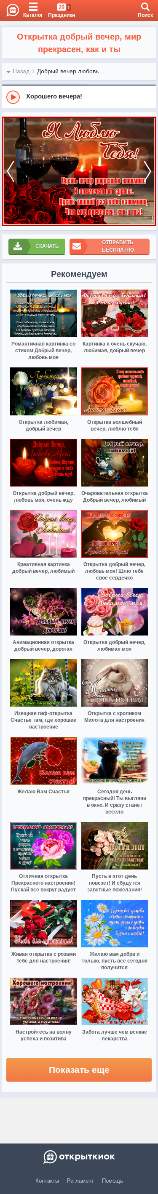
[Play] (13, 97)
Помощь (112, 1181)
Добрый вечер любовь (68, 71)
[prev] (10, 171)
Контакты (47, 1181)
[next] (147, 171)
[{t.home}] (79, 1157)
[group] (79, 96)
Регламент (80, 1181)
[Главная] (9, 10)
